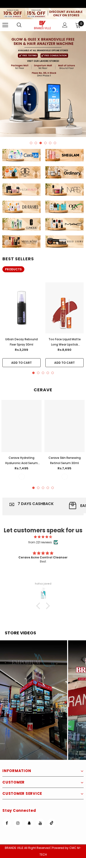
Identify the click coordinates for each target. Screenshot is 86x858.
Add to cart (21, 363)
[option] (43, 84)
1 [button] (31, 143)
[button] (33, 700)
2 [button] (36, 143)
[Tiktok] (51, 822)
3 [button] (40, 143)
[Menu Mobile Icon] (5, 25)
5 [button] (50, 143)
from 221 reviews (40, 542)
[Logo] (42, 25)
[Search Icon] (24, 25)
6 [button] (55, 143)
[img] (43, 537)
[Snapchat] (29, 822)
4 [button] (45, 143)
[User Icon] (64, 25)
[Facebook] (6, 822)
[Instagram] (18, 822)
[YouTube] (40, 822)
